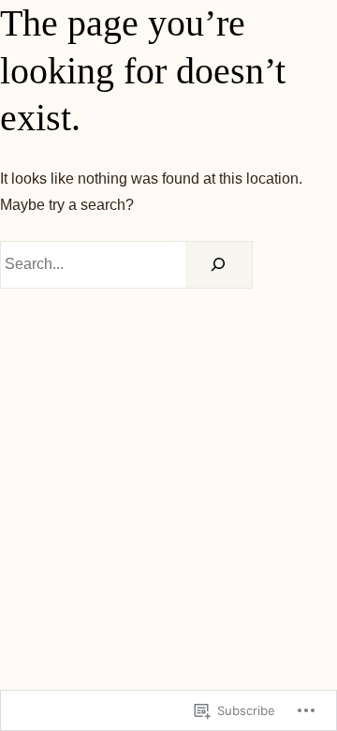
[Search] (218, 265)
